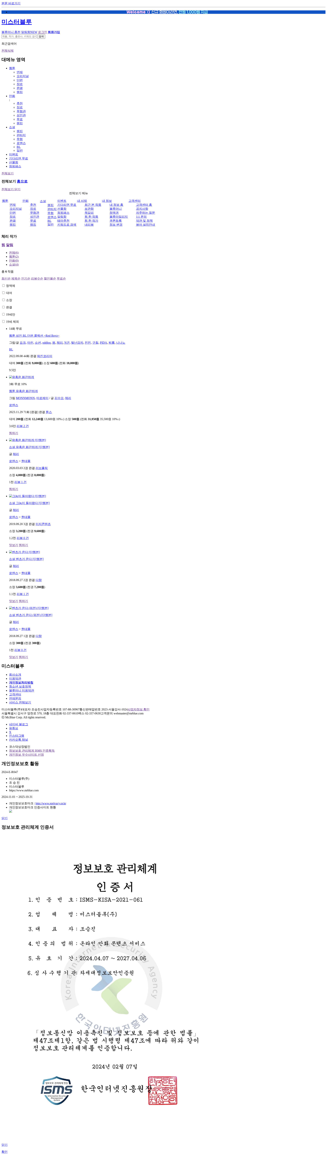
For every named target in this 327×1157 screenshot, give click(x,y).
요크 (23, 342)
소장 (9, 300)
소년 (38, 342)
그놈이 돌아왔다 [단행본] (29, 503)
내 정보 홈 (116, 204)
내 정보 (107, 200)
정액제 (10, 285)
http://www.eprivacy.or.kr (51, 803)
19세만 (10, 314)
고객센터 (134, 200)
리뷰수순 (37, 278)
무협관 (21, 111)
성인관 (21, 115)
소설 (12, 127)
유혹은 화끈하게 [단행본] (29, 447)
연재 (20, 72)
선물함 (13, 162)
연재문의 (15, 698)
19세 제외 (12, 321)
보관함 (89, 208)
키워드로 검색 (66, 224)
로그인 (42, 32)
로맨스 (21, 143)
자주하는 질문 (145, 212)
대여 (9, 292)
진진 (88, 342)
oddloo (46, 342)
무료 (20, 119)
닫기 (5, 818)
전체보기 (8, 173)
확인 (5, 1151)
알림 (9, 245)
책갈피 (89, 212)
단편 (20, 80)
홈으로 (22, 181)
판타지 (21, 135)
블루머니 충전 (11, 32)
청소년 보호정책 (20, 686)
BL (19, 146)
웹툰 (12, 68)
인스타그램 (16, 735)
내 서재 (82, 200)
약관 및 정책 (144, 220)
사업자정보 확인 (138, 709)
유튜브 (13, 728)
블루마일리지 (119, 216)
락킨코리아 (44, 356)
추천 (20, 103)
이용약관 (15, 678)
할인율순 (50, 278)
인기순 (25, 278)
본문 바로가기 (11, 3)
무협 (20, 139)
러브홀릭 (42, 468)
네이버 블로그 (18, 724)
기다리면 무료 (18, 158)
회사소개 (15, 674)
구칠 (95, 342)
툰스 (49, 412)
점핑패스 (15, 166)
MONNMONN (25, 398)
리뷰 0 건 (23, 538)
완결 (20, 88)
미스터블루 (17, 21)
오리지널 (23, 76)
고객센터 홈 (144, 204)
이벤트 (13, 154)
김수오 (59, 398)
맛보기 (13, 545)
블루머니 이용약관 (21, 690)
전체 (14, 252)
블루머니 (116, 208)
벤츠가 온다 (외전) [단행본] (30, 615)
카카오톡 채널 (18, 739)
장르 (20, 84)
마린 (30, 342)
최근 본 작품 (93, 204)
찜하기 (13, 433)
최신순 (6, 278)
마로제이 (42, 398)
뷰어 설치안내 (145, 224)
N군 (67, 342)
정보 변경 (116, 224)
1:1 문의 (141, 216)
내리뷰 (89, 224)
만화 (12, 96)
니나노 (120, 342)
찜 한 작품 (91, 216)
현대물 (25, 461)
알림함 (29, 32)
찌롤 (112, 342)
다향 (39, 580)
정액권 (114, 212)
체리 (60, 342)
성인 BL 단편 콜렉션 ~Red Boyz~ (34, 335)
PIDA (103, 342)
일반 (20, 150)
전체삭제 (8, 50)
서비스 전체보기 (20, 702)
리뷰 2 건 (23, 426)
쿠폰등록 (116, 220)
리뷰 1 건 (20, 482)
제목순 (15, 278)
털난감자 (77, 342)
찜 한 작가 (91, 220)
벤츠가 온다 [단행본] (26, 559)
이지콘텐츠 (43, 524)
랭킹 (20, 92)
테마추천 (63, 220)
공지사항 (142, 208)
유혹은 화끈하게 (23, 391)
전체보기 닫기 (11, 189)
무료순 (61, 278)
